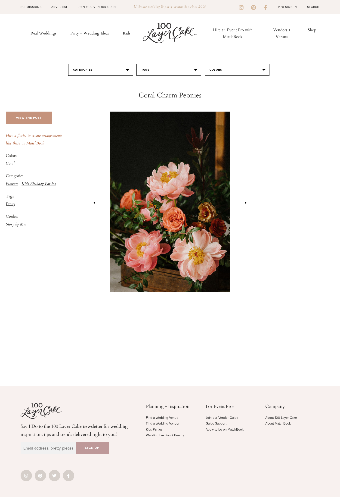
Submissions (31, 7)
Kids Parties (154, 429)
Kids (126, 33)
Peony (10, 204)
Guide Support (216, 423)
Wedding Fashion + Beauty (165, 435)
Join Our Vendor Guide (97, 7)
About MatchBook (278, 423)
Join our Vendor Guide (222, 418)
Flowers (12, 184)
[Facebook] (265, 7)
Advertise (59, 7)
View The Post (29, 118)
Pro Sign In (287, 7)
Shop (312, 30)
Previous (96, 202)
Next (244, 202)
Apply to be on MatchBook (225, 429)
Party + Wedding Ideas (89, 33)
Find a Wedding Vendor (162, 423)
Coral (10, 163)
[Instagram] (241, 7)
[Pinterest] (253, 7)
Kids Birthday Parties (39, 184)
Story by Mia (16, 224)
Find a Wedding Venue (162, 418)
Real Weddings (43, 33)
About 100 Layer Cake (281, 418)
